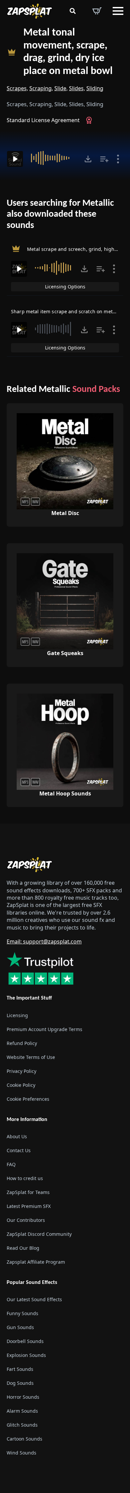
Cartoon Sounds (24, 1439)
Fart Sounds (20, 1369)
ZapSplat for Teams (28, 1192)
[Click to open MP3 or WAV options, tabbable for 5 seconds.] (88, 159)
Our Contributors (26, 1220)
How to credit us (25, 1178)
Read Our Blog (23, 1248)
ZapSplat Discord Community (39, 1234)
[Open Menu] (118, 11)
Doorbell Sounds (25, 1341)
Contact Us (19, 1150)
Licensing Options (65, 286)
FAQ (11, 1164)
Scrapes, (17, 88)
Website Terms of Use (31, 1057)
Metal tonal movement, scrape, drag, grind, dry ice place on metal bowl (68, 52)
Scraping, (41, 88)
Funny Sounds (22, 1313)
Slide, (61, 88)
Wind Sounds (21, 1453)
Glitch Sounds (22, 1425)
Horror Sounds (23, 1397)
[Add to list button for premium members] (104, 159)
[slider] (53, 158)
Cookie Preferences (28, 1099)
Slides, (77, 88)
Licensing (17, 1015)
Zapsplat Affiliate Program (36, 1262)
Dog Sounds (20, 1383)
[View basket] (97, 11)
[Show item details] (118, 159)
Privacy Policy (21, 1071)
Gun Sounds (20, 1327)
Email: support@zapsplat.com (44, 941)
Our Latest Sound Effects (34, 1299)
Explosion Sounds (26, 1355)
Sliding (94, 88)
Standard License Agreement (43, 120)
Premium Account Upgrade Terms (44, 1029)
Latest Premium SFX (29, 1206)
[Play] (15, 159)
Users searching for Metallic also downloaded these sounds (60, 214)
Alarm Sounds (22, 1411)
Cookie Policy (21, 1085)
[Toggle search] (72, 11)
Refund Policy (22, 1043)
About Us (17, 1136)
